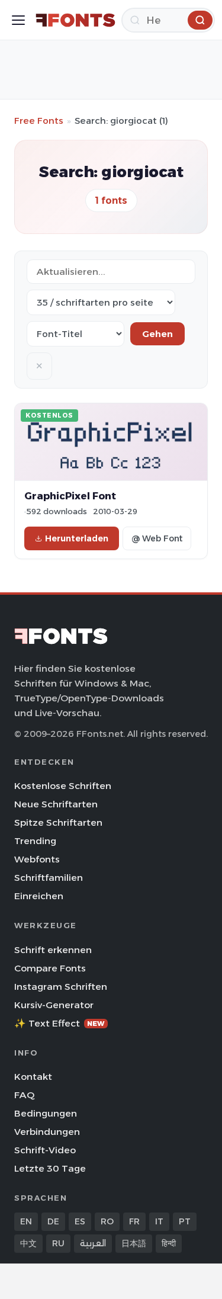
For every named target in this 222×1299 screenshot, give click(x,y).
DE (53, 1221)
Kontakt (33, 1076)
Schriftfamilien (48, 877)
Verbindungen (47, 1131)
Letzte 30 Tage (50, 1168)
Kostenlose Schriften (62, 785)
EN (26, 1221)
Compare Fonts (50, 968)
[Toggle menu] (18, 20)
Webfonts (37, 859)
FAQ (24, 1095)
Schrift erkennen (53, 949)
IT (159, 1221)
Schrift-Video (45, 1150)
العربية (93, 1243)
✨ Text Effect (59, 1023)
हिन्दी (169, 1243)
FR (134, 1221)
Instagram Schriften (60, 986)
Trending (35, 840)
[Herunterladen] (200, 20)
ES (80, 1221)
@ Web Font (156, 538)
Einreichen (38, 896)
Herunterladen (76, 538)
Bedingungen (45, 1113)
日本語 (133, 1243)
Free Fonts (38, 120)
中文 (28, 1243)
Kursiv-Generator (54, 1005)
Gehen (157, 333)
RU (58, 1243)
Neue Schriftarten (56, 804)
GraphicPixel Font (70, 496)
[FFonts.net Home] (75, 20)
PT (185, 1221)
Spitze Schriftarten (58, 822)
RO (107, 1221)
